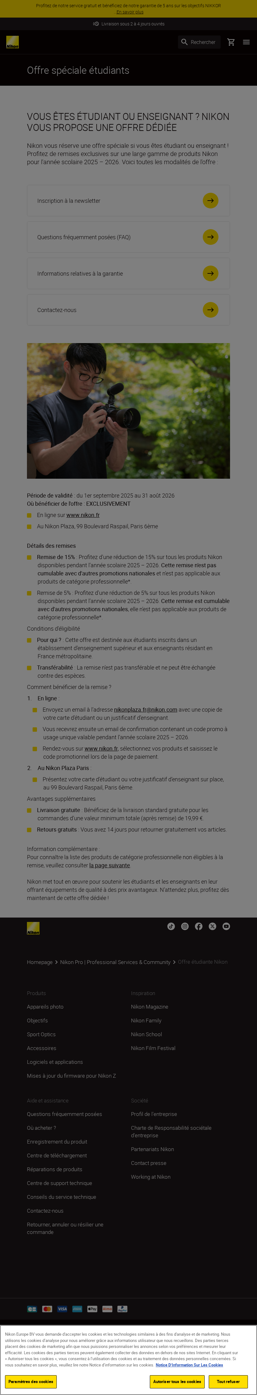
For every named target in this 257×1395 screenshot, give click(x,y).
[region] (128, 1360)
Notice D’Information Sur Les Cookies (189, 1365)
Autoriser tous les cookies (177, 1381)
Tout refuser (228, 1381)
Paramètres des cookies (30, 1381)
